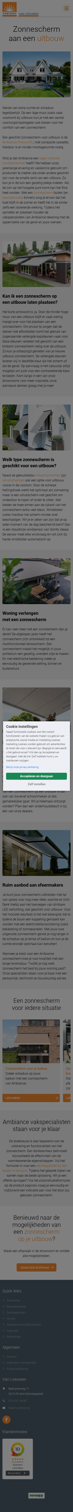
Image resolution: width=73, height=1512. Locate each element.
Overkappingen (15, 1312)
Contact (11, 1356)
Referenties (13, 1336)
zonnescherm (43, 193)
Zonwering (13, 1300)
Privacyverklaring (17, 1368)
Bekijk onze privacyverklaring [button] (22, 767)
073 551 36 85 (18, 1400)
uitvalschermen (13, 480)
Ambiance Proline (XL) (18, 142)
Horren (10, 1318)
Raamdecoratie (16, 1306)
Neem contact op (19, 1408)
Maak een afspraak (35, 1267)
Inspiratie (12, 1330)
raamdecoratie (12, 198)
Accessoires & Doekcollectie (23, 1324)
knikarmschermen (47, 475)
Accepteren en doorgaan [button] (36, 776)
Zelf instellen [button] (36, 784)
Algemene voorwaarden (21, 1362)
